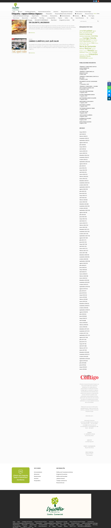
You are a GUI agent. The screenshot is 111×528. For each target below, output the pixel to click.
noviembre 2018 (83, 305)
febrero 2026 (83, 136)
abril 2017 (82, 346)
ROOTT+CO (73, 526)
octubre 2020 (83, 259)
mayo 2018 (82, 318)
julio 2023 (82, 191)
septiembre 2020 (84, 261)
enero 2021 (82, 252)
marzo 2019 (82, 297)
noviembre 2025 (83, 138)
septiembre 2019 (84, 286)
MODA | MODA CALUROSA (85, 122)
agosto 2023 (83, 189)
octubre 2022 (83, 208)
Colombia (94, 36)
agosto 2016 (83, 360)
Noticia (82, 48)
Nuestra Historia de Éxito (41, 521)
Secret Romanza (43, 526)
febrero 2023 (83, 200)
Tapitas (25, 526)
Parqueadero (37, 480)
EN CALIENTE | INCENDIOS (39, 22)
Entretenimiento (38, 472)
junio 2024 (82, 168)
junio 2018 (82, 316)
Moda (93, 43)
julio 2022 (82, 214)
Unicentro (93, 54)
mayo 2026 (82, 132)
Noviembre (93, 48)
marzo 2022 (82, 223)
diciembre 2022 (83, 204)
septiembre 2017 (84, 335)
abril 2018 (82, 320)
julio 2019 (82, 291)
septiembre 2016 (84, 358)
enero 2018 (82, 327)
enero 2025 (82, 153)
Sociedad (86, 52)
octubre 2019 (83, 284)
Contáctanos (91, 521)
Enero (92, 40)
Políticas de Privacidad (61, 476)
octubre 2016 (83, 356)
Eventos (95, 40)
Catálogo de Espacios (27, 521)
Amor (81, 32)
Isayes (54, 526)
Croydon (60, 526)
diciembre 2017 (83, 329)
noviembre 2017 (83, 331)
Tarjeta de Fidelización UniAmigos (90, 523)
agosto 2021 (83, 238)
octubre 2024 (83, 159)
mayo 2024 (82, 170)
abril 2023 (82, 197)
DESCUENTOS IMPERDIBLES (84, 526)
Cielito (30, 526)
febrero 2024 (83, 176)
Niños (87, 44)
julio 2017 (82, 339)
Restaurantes (37, 476)
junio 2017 (82, 341)
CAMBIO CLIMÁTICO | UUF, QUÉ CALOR (44, 41)
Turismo (86, 54)
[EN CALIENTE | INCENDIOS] (19, 27)
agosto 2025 (83, 142)
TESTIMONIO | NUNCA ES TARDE (87, 108)
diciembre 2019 (83, 280)
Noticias (88, 48)
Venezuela (90, 58)
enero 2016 (82, 369)
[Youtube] (98, 1)
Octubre (81, 50)
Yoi (49, 526)
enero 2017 (82, 350)
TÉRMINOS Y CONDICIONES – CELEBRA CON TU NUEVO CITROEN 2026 (89, 87)
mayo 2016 (82, 367)
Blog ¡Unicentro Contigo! (61, 521)
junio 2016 (82, 365)
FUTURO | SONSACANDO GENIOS (87, 94)
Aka (35, 526)
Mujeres (96, 43)
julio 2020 (82, 265)
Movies (66, 526)
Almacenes (36, 474)
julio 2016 (82, 363)
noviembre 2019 (83, 282)
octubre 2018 (83, 308)
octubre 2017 (83, 333)
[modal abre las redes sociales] (109, 98)
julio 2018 (82, 314)
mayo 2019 (82, 295)
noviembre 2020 (83, 257)
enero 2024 (82, 178)
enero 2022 (82, 227)
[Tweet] (109, 91)
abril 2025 (82, 149)
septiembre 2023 (84, 187)
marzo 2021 (82, 248)
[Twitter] (96, 1)
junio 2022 (82, 216)
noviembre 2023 (83, 183)
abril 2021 (82, 246)
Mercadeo (89, 43)
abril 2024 (82, 172)
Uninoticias (32, 32)
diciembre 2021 (83, 229)
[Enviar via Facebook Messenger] (109, 95)
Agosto (94, 31)
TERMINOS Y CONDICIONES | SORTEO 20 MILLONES (89, 77)
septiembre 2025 (84, 140)
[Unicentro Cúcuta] (55, 506)
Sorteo (90, 52)
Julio (96, 41)
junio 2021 (82, 242)
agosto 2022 (83, 212)
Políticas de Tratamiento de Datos (64, 472)
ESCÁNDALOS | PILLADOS (85, 118)
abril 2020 (82, 272)
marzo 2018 (82, 322)
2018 (81, 31)
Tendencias (82, 54)
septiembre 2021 (84, 236)
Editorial (88, 40)
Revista (91, 50)
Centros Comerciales (85, 36)
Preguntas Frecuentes (61, 474)
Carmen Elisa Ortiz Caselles (88, 32)
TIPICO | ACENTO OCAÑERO (86, 115)
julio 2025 (82, 144)
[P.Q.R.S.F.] (21, 475)
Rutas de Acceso (60, 482)
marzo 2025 (82, 151)
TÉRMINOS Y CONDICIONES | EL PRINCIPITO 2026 (87, 72)
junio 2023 (82, 193)
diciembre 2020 (83, 255)
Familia (81, 41)
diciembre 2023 (83, 180)
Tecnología (94, 52)
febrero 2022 (83, 225)
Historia (92, 41)
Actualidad (87, 31)
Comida (81, 38)
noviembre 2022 (83, 206)
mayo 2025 (82, 147)
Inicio (14, 521)
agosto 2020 (83, 263)
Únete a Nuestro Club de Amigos (77, 521)
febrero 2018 (83, 324)
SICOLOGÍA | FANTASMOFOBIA (86, 91)
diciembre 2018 (83, 303)
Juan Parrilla (87, 525)
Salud (95, 50)
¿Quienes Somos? (60, 478)
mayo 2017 (82, 344)
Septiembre (82, 52)
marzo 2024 (82, 174)
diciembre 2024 (83, 155)
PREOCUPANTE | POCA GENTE (86, 101)
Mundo (81, 44)
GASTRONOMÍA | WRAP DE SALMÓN (88, 98)
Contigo (86, 38)
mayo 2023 (82, 195)
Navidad (84, 44)
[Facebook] (94, 1)
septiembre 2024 (84, 161)
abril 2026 (82, 134)
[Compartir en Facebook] (109, 84)
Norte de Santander (88, 46)
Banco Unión (80, 525)
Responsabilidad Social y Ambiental (52, 523)
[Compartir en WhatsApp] (109, 87)
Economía (82, 40)
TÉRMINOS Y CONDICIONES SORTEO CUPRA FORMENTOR (88, 67)
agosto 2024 (83, 164)
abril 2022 (82, 221)
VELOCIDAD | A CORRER (85, 105)
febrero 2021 (83, 250)
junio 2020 (82, 267)
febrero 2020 (83, 276)
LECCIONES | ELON (84, 111)
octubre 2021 (83, 233)
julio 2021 (82, 240)
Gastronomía (87, 41)
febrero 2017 (83, 348)
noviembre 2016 (83, 354)
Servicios (36, 478)
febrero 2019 (83, 299)
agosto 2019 (83, 288)
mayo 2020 (82, 269)
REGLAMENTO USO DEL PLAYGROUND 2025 (88, 82)
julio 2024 (82, 166)
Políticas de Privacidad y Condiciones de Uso (23, 523)
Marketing (82, 43)
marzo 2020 (82, 274)
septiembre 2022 (84, 210)
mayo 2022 (82, 219)
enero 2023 (82, 202)
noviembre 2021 (83, 231)
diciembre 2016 (83, 352)
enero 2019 (82, 301)
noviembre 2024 (83, 157)
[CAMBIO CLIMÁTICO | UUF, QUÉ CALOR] (19, 45)
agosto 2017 (83, 337)
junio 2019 (82, 293)
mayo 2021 (82, 244)
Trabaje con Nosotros (61, 480)
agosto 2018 (83, 312)
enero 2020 (82, 278)
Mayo (85, 43)
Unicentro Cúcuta (85, 56)
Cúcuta (93, 38)
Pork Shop (95, 525)
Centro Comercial (86, 34)
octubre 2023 (83, 185)
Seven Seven (71, 525)
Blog (57, 525)
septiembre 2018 (84, 310)
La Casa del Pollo (17, 526)
